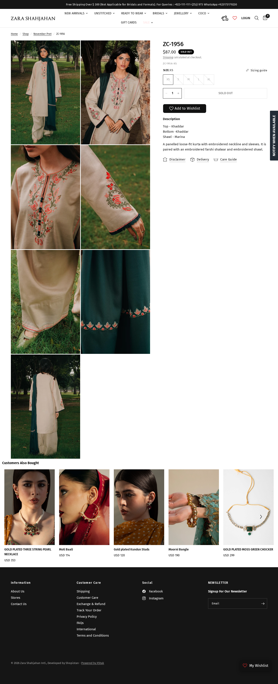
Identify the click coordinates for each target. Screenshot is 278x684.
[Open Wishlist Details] (234, 18)
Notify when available (274, 135)
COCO (202, 13)
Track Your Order (89, 610)
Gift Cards (129, 22)
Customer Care (89, 582)
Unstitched (102, 13)
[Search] (256, 18)
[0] (264, 18)
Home (14, 33)
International (86, 629)
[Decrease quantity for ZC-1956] (166, 93)
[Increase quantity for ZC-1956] (178, 93)
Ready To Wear (132, 13)
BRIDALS (158, 13)
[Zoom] (71, 49)
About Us (17, 591)
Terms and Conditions (93, 635)
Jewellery (181, 13)
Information (21, 582)
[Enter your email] (262, 603)
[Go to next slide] (261, 517)
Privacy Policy (87, 617)
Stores (15, 598)
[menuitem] (76, 13)
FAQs (80, 623)
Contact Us (18, 604)
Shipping (168, 57)
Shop (26, 33)
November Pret (42, 33)
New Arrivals (74, 13)
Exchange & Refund (91, 604)
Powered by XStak (92, 663)
